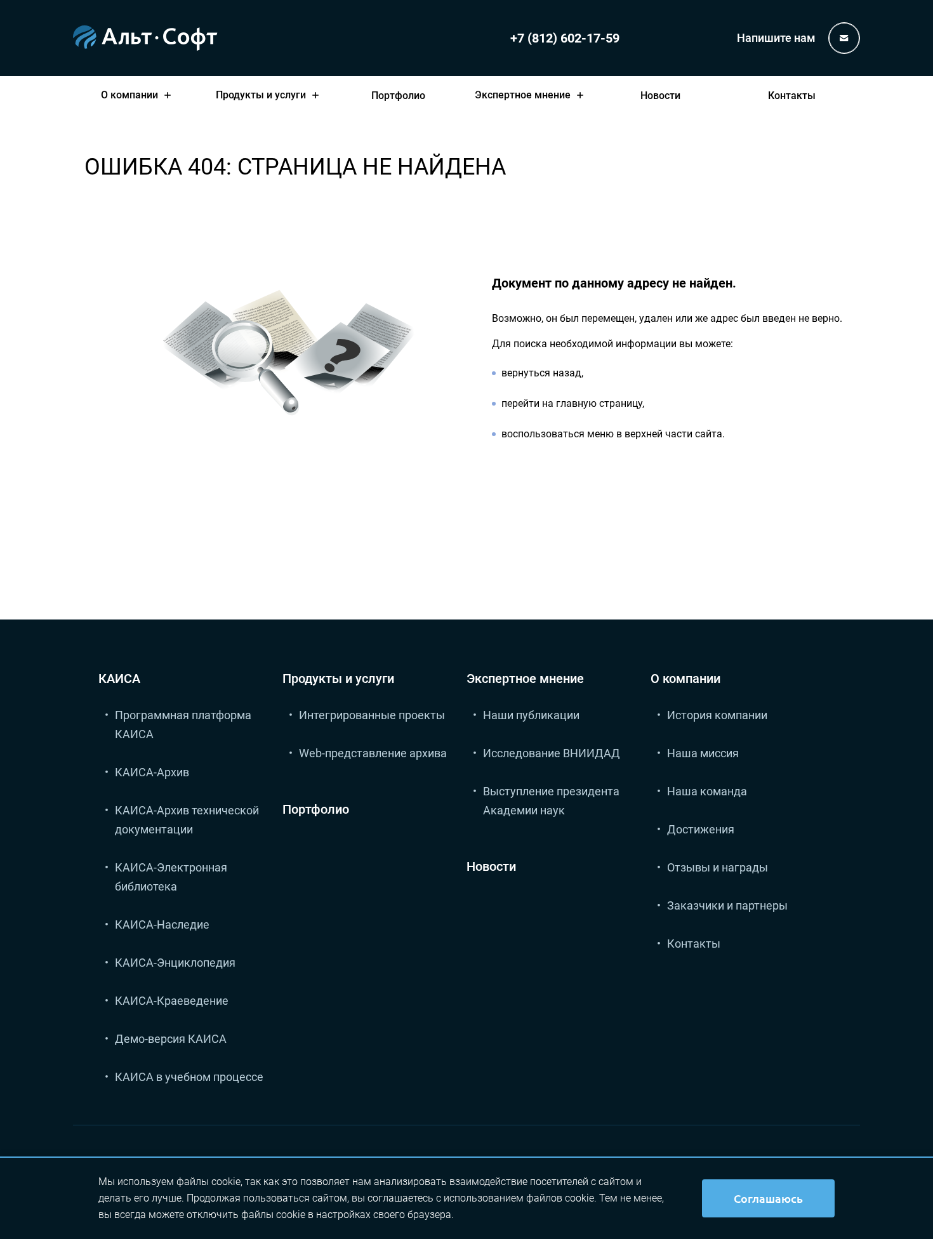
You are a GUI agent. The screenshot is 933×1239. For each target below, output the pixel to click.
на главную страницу (592, 403)
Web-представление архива (373, 753)
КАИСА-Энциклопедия (175, 962)
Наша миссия (703, 753)
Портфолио (398, 95)
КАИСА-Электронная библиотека (171, 877)
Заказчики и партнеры (727, 905)
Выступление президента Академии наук (551, 801)
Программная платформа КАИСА (183, 724)
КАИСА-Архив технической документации (187, 820)
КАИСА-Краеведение (171, 1000)
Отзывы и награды (717, 867)
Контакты (792, 95)
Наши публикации (531, 715)
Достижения (700, 829)
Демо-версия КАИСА (171, 1038)
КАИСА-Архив (152, 772)
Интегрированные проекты (372, 715)
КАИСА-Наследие (162, 924)
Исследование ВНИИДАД (551, 753)
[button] (138, 95)
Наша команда (707, 791)
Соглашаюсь (768, 1198)
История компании (717, 715)
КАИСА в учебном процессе (189, 1076)
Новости (660, 95)
